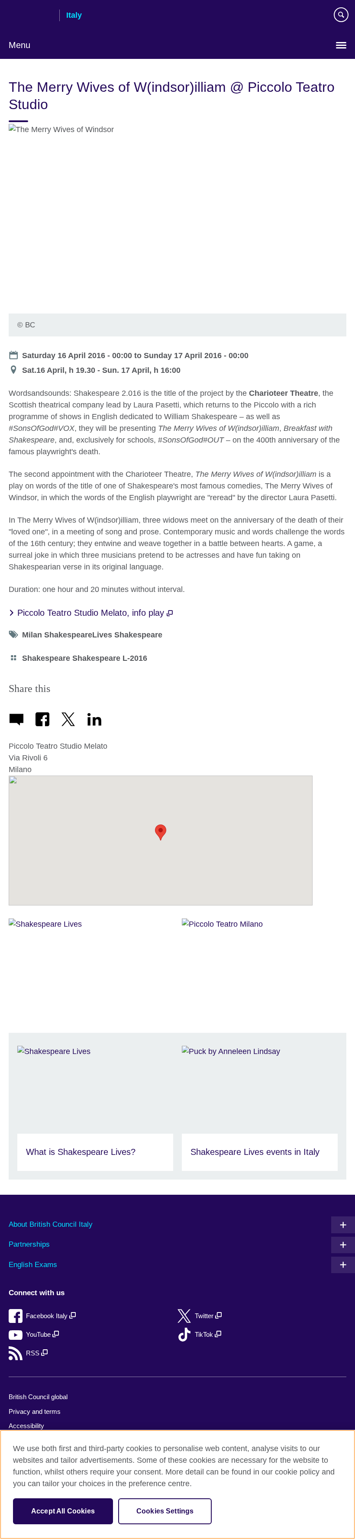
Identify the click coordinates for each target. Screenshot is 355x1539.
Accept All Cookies (63, 1511)
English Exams (33, 1265)
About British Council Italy (51, 1224)
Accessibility (26, 1425)
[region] (177, 1484)
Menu (19, 45)
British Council (31, 16)
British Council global (38, 1396)
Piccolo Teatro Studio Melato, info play (92, 613)
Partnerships (29, 1244)
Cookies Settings (165, 1511)
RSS (33, 1353)
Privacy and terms (35, 1411)
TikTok (205, 1334)
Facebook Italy (47, 1315)
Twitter (205, 1315)
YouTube (39, 1334)
